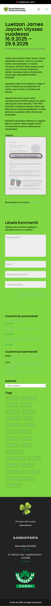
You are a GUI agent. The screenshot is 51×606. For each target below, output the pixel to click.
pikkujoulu (12, 445)
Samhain (12, 465)
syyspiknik (33, 472)
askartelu (12, 398)
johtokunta (13, 425)
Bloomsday (28, 398)
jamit (28, 418)
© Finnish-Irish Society (25, 521)
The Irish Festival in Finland (20, 478)
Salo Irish (34, 458)
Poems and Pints (15, 458)
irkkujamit (28, 411)
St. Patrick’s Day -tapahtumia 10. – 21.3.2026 (22, 330)
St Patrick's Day (15, 472)
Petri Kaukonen (12, 371)
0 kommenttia (38, 49)
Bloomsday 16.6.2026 (15, 320)
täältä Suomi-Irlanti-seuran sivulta (24, 203)
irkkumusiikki (13, 418)
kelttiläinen (24, 431)
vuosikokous (14, 485)
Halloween (13, 411)
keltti (10, 431)
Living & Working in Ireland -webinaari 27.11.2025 (24, 340)
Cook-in (11, 405)
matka (27, 438)
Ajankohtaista (23, 49)
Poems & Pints (14, 451)
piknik (26, 445)
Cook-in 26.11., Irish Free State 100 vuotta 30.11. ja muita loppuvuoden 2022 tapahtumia (24, 365)
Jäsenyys (29, 425)
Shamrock (27, 465)
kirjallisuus (13, 438)
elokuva (25, 405)
